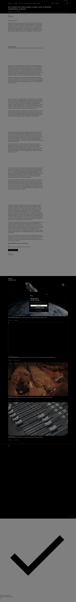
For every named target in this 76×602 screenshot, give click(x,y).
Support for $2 (39, 305)
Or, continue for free (39, 310)
